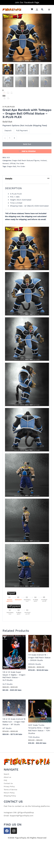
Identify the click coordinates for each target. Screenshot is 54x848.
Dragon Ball (11, 166)
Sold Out (27, 144)
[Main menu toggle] (49, 9)
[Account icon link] (37, 9)
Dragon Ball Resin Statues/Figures (25, 160)
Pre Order (20, 163)
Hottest (43, 160)
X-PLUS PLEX (9, 107)
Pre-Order (21, 166)
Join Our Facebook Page (27, 2)
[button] (42, 9)
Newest (6, 163)
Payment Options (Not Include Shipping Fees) (25, 125)
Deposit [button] (8, 130)
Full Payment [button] (22, 130)
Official (12, 163)
